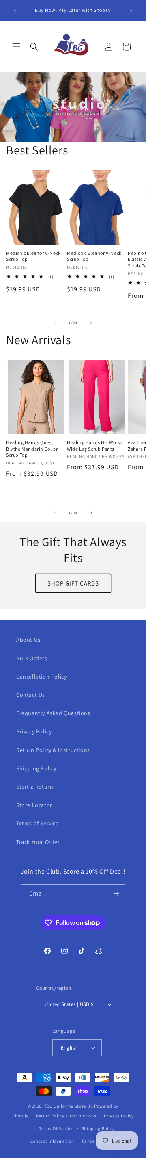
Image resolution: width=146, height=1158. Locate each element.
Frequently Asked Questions (53, 713)
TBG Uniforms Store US (68, 1106)
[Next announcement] (131, 11)
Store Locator (34, 805)
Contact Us (30, 694)
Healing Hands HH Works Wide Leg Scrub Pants (94, 445)
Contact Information (52, 1141)
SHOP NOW (73, 107)
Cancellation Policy (41, 676)
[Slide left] (55, 323)
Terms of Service (37, 823)
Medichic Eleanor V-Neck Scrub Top (33, 256)
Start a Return (34, 786)
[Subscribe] (116, 893)
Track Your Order (38, 842)
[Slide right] (91, 323)
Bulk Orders (31, 658)
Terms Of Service (56, 1128)
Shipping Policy (36, 768)
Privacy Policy (34, 731)
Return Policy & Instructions (53, 750)
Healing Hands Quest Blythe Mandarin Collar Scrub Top (32, 448)
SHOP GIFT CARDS (73, 583)
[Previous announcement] (15, 11)
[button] (16, 47)
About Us (28, 639)
